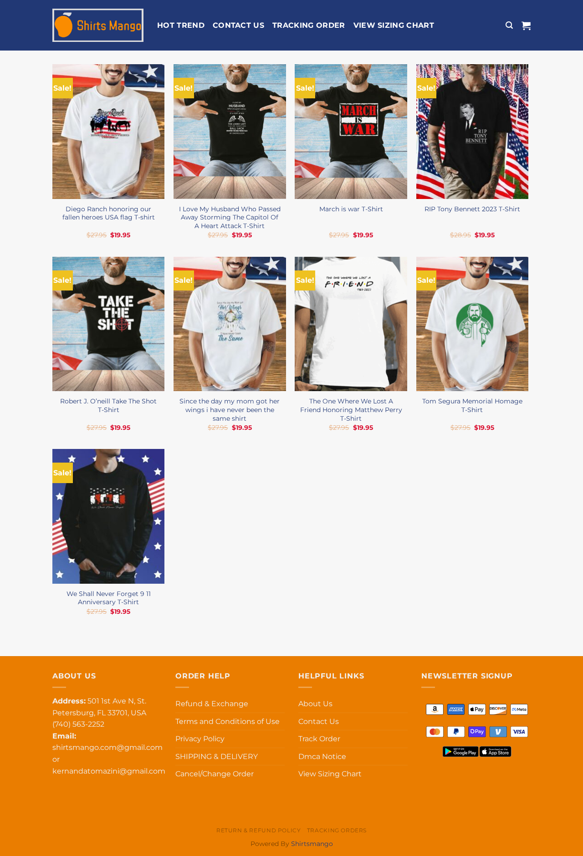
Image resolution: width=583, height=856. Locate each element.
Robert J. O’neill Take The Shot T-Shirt (108, 405)
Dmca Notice (322, 756)
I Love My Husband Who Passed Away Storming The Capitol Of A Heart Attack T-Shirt (230, 217)
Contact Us (238, 25)
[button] (509, 25)
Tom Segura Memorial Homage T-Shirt (472, 405)
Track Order (319, 738)
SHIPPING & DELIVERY (216, 756)
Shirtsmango (312, 844)
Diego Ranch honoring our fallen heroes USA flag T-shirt (108, 213)
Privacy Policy (200, 738)
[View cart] (526, 25)
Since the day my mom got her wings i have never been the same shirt (229, 409)
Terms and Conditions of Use (227, 721)
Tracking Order (308, 25)
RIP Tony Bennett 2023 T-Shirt (472, 209)
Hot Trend (181, 25)
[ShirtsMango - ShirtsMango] (97, 25)
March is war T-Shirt (351, 209)
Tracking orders (337, 830)
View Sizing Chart (393, 25)
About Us (315, 703)
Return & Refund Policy (258, 830)
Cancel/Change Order (214, 773)
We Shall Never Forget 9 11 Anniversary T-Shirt (108, 598)
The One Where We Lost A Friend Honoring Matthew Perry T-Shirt (351, 409)
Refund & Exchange (211, 703)
